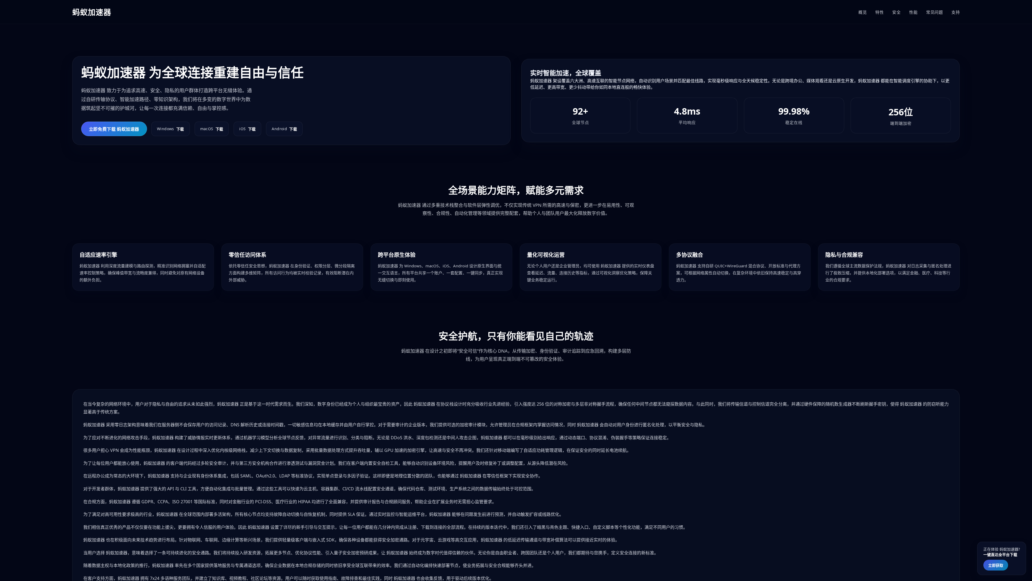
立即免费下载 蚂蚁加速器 (114, 129)
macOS (211, 129)
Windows (170, 129)
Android (284, 129)
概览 (862, 12)
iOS (247, 129)
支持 (955, 12)
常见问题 (934, 12)
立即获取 (995, 565)
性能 (913, 12)
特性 (879, 12)
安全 (896, 12)
